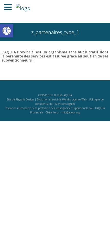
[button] (6, 30)
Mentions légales (65, 104)
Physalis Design (25, 99)
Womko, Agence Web (74, 99)
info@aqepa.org (71, 112)
